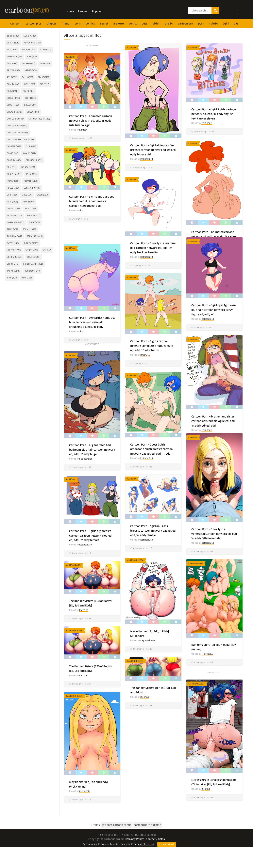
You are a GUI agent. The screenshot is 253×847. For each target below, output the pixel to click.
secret (104, 23)
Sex (46, 250)
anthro (28, 63)
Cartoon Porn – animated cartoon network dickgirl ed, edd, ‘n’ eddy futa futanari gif (90, 121)
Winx (27, 277)
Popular (97, 11)
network (14, 215)
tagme (13, 271)
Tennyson (32, 271)
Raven (13, 243)
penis (12, 229)
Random (83, 11)
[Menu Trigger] (234, 10)
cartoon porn (17, 125)
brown (33, 112)
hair (12, 201)
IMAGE (13, 208)
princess (34, 236)
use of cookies (146, 844)
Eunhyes (14, 174)
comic (12, 153)
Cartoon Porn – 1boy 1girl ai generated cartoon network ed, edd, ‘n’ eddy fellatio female (214, 534)
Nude (34, 222)
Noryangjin (15, 222)
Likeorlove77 (207, 654)
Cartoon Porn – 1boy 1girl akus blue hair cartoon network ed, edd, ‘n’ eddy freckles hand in (153, 248)
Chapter (51, 23)
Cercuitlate (84, 791)
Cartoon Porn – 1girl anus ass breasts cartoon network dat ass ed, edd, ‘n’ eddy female (153, 531)
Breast (30, 105)
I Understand (167, 844)
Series (31, 250)
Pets (144, 23)
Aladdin (28, 49)
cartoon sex (185, 23)
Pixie (155, 23)
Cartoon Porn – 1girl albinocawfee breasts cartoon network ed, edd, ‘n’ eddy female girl (153, 150)
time (12, 277)
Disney (28, 167)
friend (65, 23)
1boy (13, 36)
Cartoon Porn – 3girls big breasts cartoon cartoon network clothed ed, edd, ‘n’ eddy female (90, 535)
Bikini (12, 91)
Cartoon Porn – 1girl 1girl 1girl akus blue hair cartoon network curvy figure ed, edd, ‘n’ (213, 310)
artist (31, 70)
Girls (27, 195)
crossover (33, 160)
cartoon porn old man (147, 825)
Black (28, 91)
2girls (13, 42)
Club (31, 146)
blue (30, 98)
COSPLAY (14, 160)
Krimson (83, 130)
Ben (29, 84)
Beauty (13, 84)
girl (12, 195)
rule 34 (168, 23)
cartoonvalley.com (20, 139)
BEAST (43, 77)
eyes (31, 174)
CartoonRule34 (135, 560)
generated (32, 188)
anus (45, 63)
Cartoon (131, 47)
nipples (33, 215)
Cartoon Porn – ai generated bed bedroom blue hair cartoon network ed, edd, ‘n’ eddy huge (92, 450)
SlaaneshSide (85, 459)
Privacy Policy (135, 839)
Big (236, 23)
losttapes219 (146, 159)
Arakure (118, 23)
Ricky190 (83, 610)
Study (12, 264)
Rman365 (145, 355)
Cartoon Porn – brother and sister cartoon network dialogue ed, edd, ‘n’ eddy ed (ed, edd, (213, 421)
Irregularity (206, 123)
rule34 (213, 23)
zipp (81, 210)
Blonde (13, 98)
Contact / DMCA (155, 839)
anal (12, 63)
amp (32, 56)
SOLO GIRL (14, 257)
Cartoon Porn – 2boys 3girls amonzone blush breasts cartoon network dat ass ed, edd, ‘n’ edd (151, 449)
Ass (12, 77)
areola (13, 70)
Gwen (42, 195)
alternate (14, 56)
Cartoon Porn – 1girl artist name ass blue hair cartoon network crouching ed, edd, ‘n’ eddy (92, 322)
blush (13, 105)
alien (45, 49)
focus (13, 188)
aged (12, 49)
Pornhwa (14, 236)
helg (28, 201)
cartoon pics (33, 23)
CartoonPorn (195, 563)
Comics (90, 23)
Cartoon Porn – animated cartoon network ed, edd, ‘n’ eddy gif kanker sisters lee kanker (214, 236)
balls (27, 77)
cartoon (15, 23)
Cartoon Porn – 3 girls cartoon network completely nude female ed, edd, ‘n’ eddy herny (151, 346)
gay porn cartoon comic (116, 825)
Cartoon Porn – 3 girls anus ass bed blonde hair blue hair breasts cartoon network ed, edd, (91, 201)
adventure (32, 42)
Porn (78, 23)
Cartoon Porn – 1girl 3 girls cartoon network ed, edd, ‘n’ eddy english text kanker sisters (213, 114)
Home (70, 11)
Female (31, 181)
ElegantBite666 (147, 640)
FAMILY (13, 181)
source (33, 257)
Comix (133, 23)
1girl (226, 23)
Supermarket (33, 264)
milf (30, 208)
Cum (11, 167)
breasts (14, 112)
